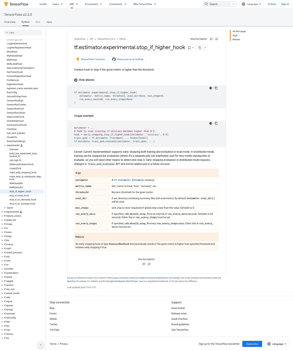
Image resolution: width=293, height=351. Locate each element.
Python (26, 21)
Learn (55, 4)
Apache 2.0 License (76, 281)
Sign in (285, 4)
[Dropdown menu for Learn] (63, 4)
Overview (9, 21)
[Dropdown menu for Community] (126, 4)
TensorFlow (79, 39)
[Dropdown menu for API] (78, 4)
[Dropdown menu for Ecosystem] (102, 4)
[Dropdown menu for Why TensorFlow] (156, 4)
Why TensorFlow (142, 4)
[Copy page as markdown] (200, 48)
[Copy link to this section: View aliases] (97, 80)
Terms (53, 344)
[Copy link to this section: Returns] (87, 237)
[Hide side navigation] (40, 344)
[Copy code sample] (216, 88)
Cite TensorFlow (180, 329)
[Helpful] (211, 39)
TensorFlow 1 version (93, 59)
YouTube (54, 329)
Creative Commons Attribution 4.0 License (159, 278)
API (72, 4)
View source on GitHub (130, 59)
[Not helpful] (216, 39)
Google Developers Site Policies (122, 281)
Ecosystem (91, 4)
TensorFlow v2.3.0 (18, 15)
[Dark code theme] (210, 88)
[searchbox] (23, 32)
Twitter (53, 324)
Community (115, 4)
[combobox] (220, 4)
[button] (22, 145)
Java (49, 21)
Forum (53, 313)
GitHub (272, 4)
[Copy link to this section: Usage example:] (97, 116)
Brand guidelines (180, 324)
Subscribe (252, 343)
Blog (52, 308)
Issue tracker (178, 308)
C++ (38, 21)
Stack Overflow (179, 319)
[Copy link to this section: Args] (84, 173)
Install (43, 4)
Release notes (179, 313)
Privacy (64, 344)
